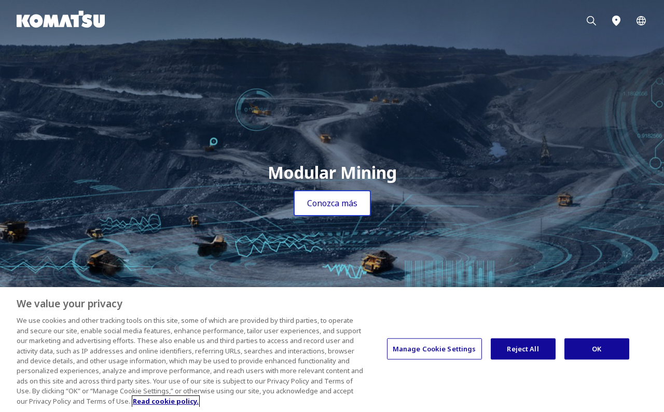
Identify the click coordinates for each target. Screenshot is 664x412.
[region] (332, 349)
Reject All (522, 348)
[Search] (591, 21)
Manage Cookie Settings (434, 348)
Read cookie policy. (166, 401)
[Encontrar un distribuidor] (616, 21)
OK (596, 348)
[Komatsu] (641, 21)
